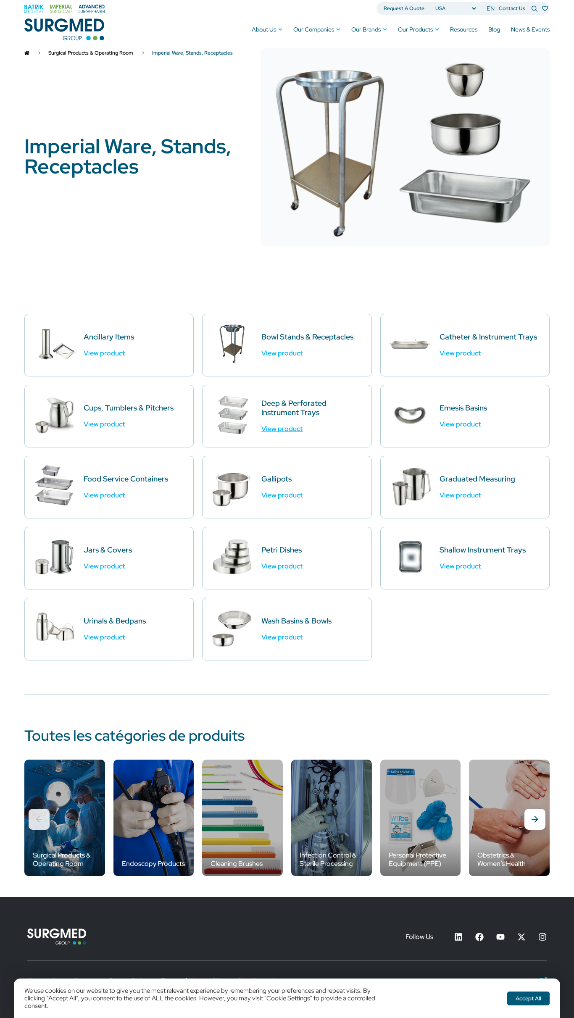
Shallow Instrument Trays (483, 550)
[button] (534, 819)
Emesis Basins (463, 408)
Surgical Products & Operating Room (90, 53)
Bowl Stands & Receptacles (307, 337)
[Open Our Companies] (338, 29)
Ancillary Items (109, 337)
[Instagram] (542, 937)
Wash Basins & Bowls (296, 621)
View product (104, 353)
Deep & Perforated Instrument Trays (293, 407)
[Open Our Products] (437, 29)
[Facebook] (479, 937)
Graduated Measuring (477, 479)
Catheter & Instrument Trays (488, 337)
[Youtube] (500, 937)
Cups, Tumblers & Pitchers (129, 408)
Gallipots (276, 479)
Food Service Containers (126, 479)
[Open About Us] (280, 29)
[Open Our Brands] (385, 29)
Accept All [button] (528, 998)
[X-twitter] (521, 937)
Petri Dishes (281, 550)
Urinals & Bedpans (115, 621)
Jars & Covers (108, 550)
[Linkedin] (458, 937)
